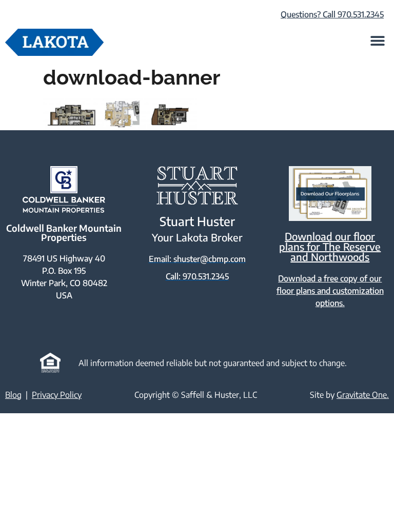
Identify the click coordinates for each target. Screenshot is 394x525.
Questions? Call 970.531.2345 (332, 14)
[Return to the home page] (54, 42)
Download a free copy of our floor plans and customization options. (330, 290)
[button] (377, 40)
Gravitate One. (363, 395)
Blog (13, 395)
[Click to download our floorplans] (330, 193)
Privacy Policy (57, 395)
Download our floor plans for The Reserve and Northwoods (330, 246)
